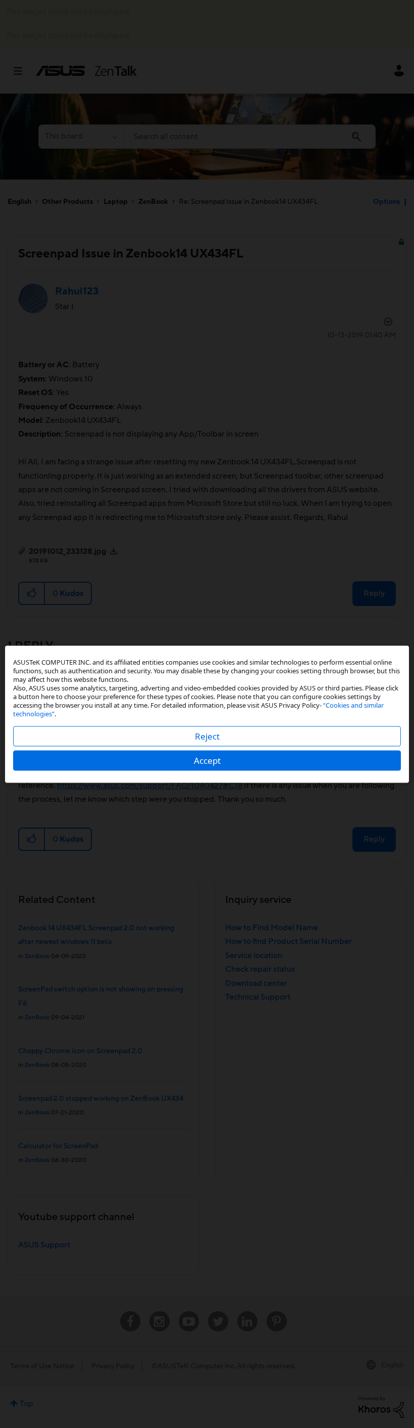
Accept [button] (207, 760)
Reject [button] (207, 736)
